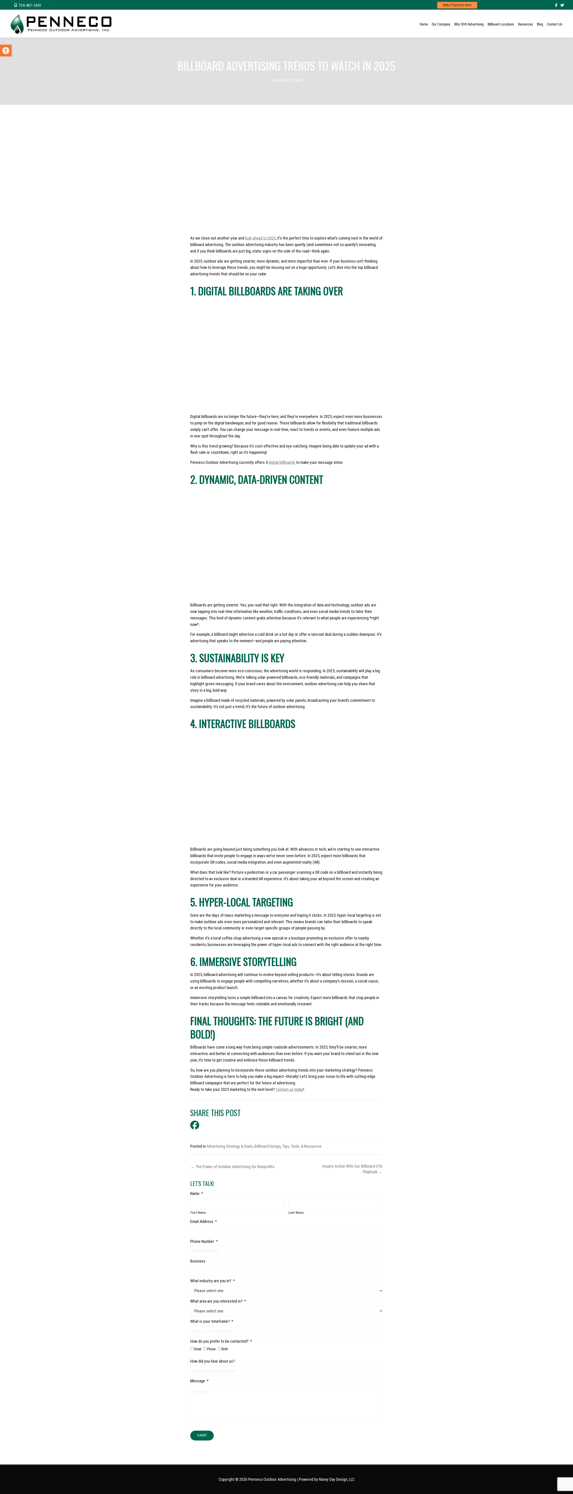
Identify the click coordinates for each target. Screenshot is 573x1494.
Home (423, 24)
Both (225, 1349)
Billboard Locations (500, 24)
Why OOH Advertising (469, 24)
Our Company (441, 24)
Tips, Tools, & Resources (302, 1146)
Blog (540, 24)
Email (197, 1349)
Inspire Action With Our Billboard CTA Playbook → (352, 1169)
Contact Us (554, 24)
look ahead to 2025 (260, 238)
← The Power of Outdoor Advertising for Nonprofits (232, 1166)
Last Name (296, 1213)
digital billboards (282, 462)
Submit (202, 1435)
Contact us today (289, 1089)
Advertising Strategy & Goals (230, 1146)
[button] (26, 5)
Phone (211, 1349)
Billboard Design (267, 1146)
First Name (198, 1213)
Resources (525, 24)
